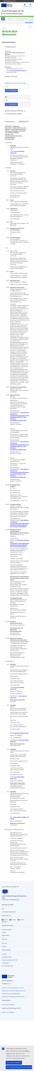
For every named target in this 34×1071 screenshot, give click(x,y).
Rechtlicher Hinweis (7, 929)
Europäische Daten (6, 957)
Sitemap (4, 946)
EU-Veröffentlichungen (7, 966)
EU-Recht (4, 954)
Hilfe (3, 909)
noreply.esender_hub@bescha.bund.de (19, 817)
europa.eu (10, 980)
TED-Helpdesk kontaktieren (9, 911)
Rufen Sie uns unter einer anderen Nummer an (13, 990)
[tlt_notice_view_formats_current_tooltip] (27, 121)
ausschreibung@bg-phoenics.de (18, 70)
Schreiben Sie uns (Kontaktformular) (11, 993)
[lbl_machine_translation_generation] (25, 111)
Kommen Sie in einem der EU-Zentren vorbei (13, 996)
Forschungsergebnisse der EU (9, 960)
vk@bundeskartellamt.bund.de (21, 733)
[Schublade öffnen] (4, 28)
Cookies (4, 932)
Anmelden (25, 6)
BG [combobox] (7, 100)
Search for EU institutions (8, 1004)
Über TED (4, 943)
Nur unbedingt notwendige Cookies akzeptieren (19, 1067)
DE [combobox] (7, 86)
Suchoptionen (29, 22)
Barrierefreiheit (5, 935)
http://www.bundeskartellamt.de (19, 740)
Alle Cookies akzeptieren (14, 1062)
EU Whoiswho (5, 963)
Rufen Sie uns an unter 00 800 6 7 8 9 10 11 (13, 987)
